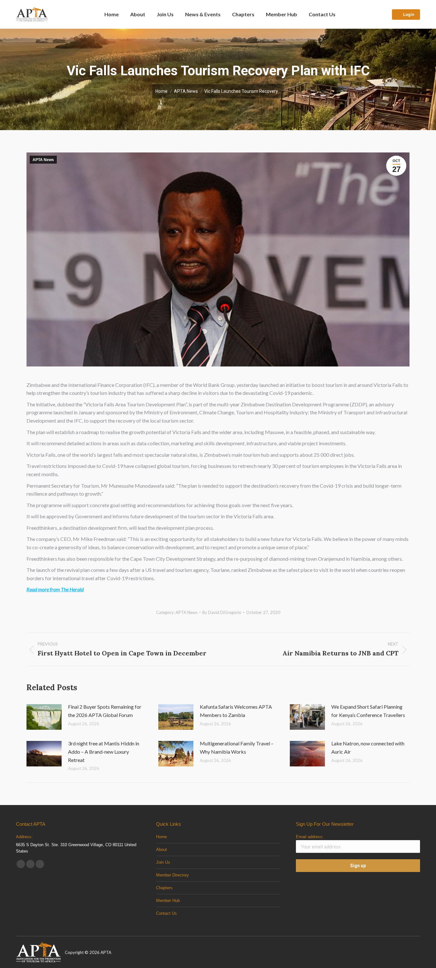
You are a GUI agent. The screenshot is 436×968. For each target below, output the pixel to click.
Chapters (164, 887)
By (221, 612)
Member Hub (168, 900)
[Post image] (44, 717)
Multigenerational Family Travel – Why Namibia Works (237, 747)
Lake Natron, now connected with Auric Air (367, 747)
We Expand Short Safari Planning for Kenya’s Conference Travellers (368, 711)
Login (408, 14)
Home (161, 836)
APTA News (43, 160)
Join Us (163, 862)
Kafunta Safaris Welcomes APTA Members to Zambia (236, 711)
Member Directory (172, 875)
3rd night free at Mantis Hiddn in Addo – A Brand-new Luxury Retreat (103, 751)
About (161, 849)
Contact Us (166, 913)
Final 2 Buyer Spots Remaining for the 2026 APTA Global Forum (104, 711)
